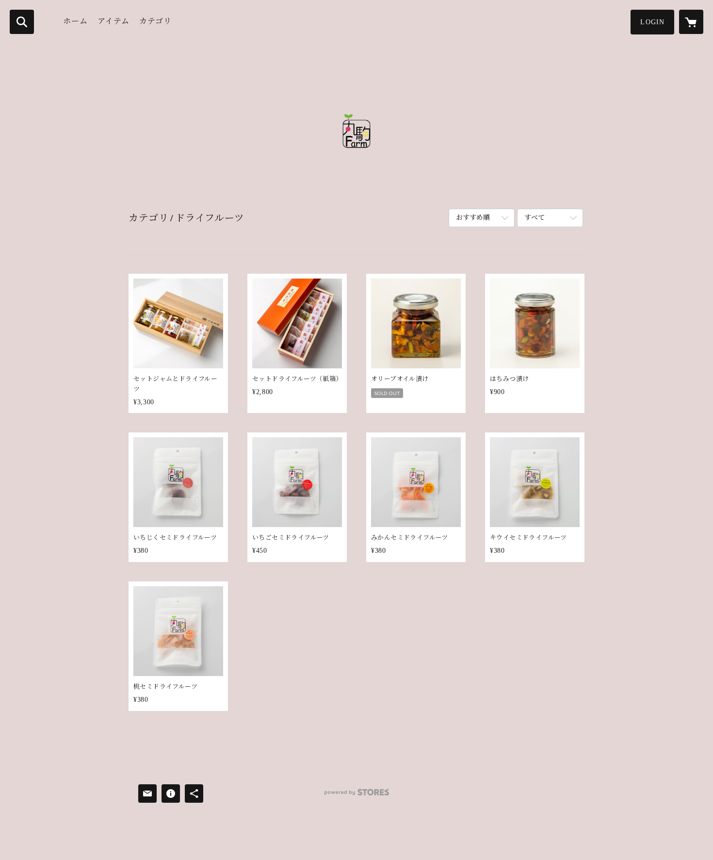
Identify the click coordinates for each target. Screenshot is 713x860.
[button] (652, 22)
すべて (534, 217)
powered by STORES (356, 795)
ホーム (75, 21)
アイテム (113, 21)
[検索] (22, 22)
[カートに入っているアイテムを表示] (691, 22)
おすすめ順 (473, 217)
